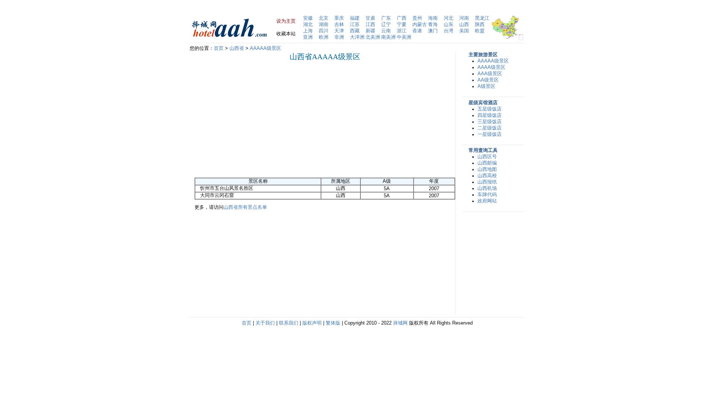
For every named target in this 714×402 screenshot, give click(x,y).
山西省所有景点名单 (245, 207)
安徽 (308, 18)
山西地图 (487, 169)
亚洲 (308, 37)
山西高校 (487, 175)
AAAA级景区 (491, 67)
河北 (448, 18)
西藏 (355, 31)
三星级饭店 (489, 121)
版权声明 (312, 323)
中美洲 (404, 37)
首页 (218, 48)
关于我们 (265, 323)
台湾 (448, 31)
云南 (386, 31)
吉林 (339, 24)
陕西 (480, 24)
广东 (386, 18)
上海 (308, 31)
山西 (464, 24)
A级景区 (486, 86)
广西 (401, 18)
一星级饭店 (489, 134)
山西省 (236, 48)
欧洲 (323, 37)
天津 (339, 31)
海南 (433, 18)
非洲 (339, 37)
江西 (370, 24)
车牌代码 (487, 194)
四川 (323, 31)
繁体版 (333, 323)
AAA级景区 (489, 73)
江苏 (355, 24)
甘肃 (370, 18)
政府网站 (487, 201)
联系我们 (288, 323)
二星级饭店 (489, 128)
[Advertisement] (256, 119)
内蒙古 (419, 24)
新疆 (370, 31)
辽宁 (386, 24)
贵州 (417, 18)
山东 (448, 24)
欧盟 (480, 31)
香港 (417, 31)
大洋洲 (357, 37)
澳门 (433, 31)
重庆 (339, 18)
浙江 (401, 31)
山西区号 (487, 156)
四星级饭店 (489, 115)
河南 (464, 18)
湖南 (323, 24)
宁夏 (401, 24)
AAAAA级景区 (265, 48)
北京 (323, 18)
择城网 (400, 323)
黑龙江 (482, 18)
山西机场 (487, 188)
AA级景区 (488, 80)
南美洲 (388, 37)
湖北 (308, 24)
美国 (464, 31)
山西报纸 (487, 182)
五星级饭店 (489, 109)
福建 (355, 18)
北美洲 (373, 37)
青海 (433, 24)
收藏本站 (286, 33)
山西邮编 (487, 163)
